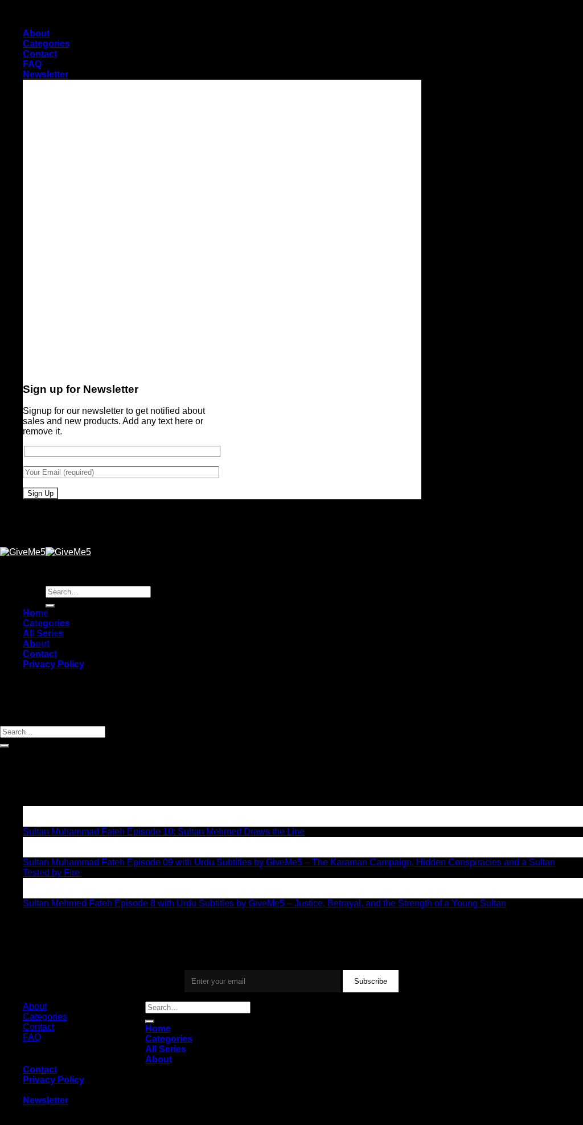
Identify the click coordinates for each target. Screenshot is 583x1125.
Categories (46, 43)
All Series (165, 1049)
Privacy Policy (53, 664)
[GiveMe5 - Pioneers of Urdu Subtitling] (45, 552)
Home (158, 1028)
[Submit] (4, 746)
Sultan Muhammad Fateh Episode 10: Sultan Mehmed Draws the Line (164, 831)
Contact (40, 54)
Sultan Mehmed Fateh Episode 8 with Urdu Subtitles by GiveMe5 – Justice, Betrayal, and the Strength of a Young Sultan (264, 903)
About (36, 33)
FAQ (32, 64)
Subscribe (370, 981)
